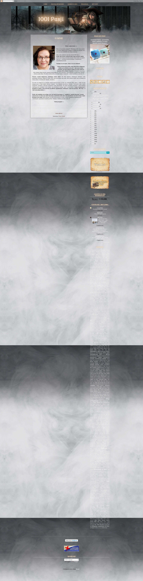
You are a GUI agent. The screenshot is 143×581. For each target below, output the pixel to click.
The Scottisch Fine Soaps (104, 501)
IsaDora (105, 339)
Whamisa (91, 520)
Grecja (105, 327)
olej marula (107, 427)
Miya (99, 397)
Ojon (101, 427)
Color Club (106, 292)
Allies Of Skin (93, 256)
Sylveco (107, 493)
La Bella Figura (105, 366)
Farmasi (103, 316)
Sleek (107, 481)
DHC (97, 301)
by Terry (98, 282)
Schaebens (94, 472)
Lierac (91, 373)
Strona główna (58, 113)
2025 (93, 111)
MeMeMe (96, 391)
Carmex (107, 283)
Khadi (108, 348)
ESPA (95, 311)
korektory (107, 351)
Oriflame (107, 430)
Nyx (108, 423)
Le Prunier (96, 372)
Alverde (91, 257)
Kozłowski (97, 360)
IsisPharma (92, 341)
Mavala (95, 389)
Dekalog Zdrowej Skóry (96, 298)
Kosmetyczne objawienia (95, 355)
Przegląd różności (105, 454)
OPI (103, 429)
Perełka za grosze (100, 437)
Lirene (106, 375)
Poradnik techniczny (104, 451)
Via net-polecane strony (104, 514)
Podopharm (98, 450)
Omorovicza (99, 429)
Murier (95, 410)
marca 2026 (96, 106)
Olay (104, 427)
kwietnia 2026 (96, 104)
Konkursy (103, 351)
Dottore (91, 302)
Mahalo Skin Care (101, 380)
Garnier (92, 323)
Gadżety (103, 322)
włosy (101, 521)
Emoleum (91, 311)
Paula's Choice (106, 436)
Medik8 (91, 391)
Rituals (91, 464)
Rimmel (107, 463)
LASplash (100, 370)
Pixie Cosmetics (93, 448)
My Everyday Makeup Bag (96, 411)
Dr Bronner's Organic (104, 302)
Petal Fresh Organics (102, 439)
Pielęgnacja (93, 443)
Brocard (108, 279)
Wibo (95, 520)
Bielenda (105, 272)
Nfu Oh (93, 418)
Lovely (91, 377)
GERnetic (100, 323)
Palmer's (91, 434)
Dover (98, 302)
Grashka (102, 327)
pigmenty (105, 446)
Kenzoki (98, 348)
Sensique (92, 474)
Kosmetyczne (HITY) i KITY (102, 352)
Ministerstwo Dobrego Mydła (100, 395)
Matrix (91, 389)
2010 (93, 141)
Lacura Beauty (106, 367)
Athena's (107, 261)
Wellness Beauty (106, 518)
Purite (99, 457)
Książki (96, 363)
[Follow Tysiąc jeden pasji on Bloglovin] (71, 541)
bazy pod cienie (106, 267)
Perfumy (107, 437)
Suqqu (105, 491)
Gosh (98, 327)
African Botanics (97, 253)
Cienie (101, 289)
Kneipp (99, 349)
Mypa (91, 412)
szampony (92, 494)
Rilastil (103, 463)
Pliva (99, 448)
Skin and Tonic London (98, 480)
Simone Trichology (97, 478)
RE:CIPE (95, 458)
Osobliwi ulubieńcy (94, 433)
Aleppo (96, 254)
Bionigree (103, 276)
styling (101, 488)
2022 (93, 117)
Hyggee (96, 335)
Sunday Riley (101, 491)
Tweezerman (103, 508)
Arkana (100, 260)
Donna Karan (106, 301)
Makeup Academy (100, 383)
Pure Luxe (96, 457)
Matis (108, 388)
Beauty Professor (100, 236)
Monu (91, 408)
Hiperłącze (107, 333)
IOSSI (96, 339)
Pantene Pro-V (103, 434)
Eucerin (103, 313)
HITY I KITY (95, 4)
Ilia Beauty (98, 336)
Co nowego (102, 291)
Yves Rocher (100, 524)
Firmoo (108, 317)
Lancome (107, 369)
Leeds (104, 372)
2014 (93, 133)
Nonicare (97, 420)
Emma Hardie (106, 310)
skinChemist (101, 481)
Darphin (96, 295)
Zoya (106, 527)
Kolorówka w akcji (95, 351)
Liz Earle (108, 376)
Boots (94, 279)
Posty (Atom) (62, 116)
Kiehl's (91, 349)
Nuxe (106, 423)
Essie (102, 311)
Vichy (94, 515)
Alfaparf (100, 254)
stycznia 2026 (96, 108)
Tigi (95, 504)
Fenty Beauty (95, 317)
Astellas (101, 261)
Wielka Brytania (101, 520)
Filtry (105, 317)
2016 (93, 129)
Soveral (105, 484)
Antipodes (94, 258)
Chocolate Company (105, 288)
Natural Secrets (93, 417)
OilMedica (94, 427)
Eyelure (108, 314)
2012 (93, 137)
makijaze (92, 385)
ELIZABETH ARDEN (98, 310)
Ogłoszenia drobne (100, 426)
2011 (93, 139)
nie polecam (99, 418)
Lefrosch (107, 372)
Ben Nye (107, 270)
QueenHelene (104, 457)
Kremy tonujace (94, 361)
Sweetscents (103, 493)
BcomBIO (102, 269)
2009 (93, 143)
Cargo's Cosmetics (102, 283)
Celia (102, 285)
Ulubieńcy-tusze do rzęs (101, 510)
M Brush (96, 379)
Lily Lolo (98, 373)
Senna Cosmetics (105, 472)
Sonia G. (101, 484)
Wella (101, 518)
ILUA (106, 336)
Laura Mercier (106, 370)
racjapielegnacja (100, 227)
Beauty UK (107, 269)
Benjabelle (95, 272)
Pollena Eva (104, 450)
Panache (98, 434)
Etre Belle (92, 313)
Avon (98, 264)
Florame (101, 319)
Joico (103, 345)
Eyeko (105, 314)
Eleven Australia (93, 308)
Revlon (100, 463)
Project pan (99, 454)
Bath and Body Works (98, 267)
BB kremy (99, 269)
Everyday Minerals (94, 314)
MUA (101, 408)
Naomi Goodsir (101, 415)
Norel (101, 420)
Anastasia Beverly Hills (99, 257)
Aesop (91, 253)
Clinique (108, 289)
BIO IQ (103, 273)
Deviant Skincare (93, 301)
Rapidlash (92, 458)
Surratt (108, 491)
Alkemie (107, 254)
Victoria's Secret (93, 517)
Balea (91, 266)
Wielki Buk (100, 212)
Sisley (108, 478)
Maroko (97, 388)
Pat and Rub (93, 436)
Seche (98, 472)
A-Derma (107, 250)
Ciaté (98, 289)
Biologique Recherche (95, 276)
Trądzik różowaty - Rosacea (99, 506)
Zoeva (103, 527)
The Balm (102, 498)
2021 (93, 119)
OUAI (100, 433)
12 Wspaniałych (93, 250)
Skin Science (106, 480)
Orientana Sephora (101, 430)
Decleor (107, 296)
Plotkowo (104, 448)
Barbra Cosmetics (105, 266)
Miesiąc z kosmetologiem (103, 392)
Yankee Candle (106, 521)
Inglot (96, 338)
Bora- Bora (99, 279)
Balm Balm (95, 266)
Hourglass (92, 335)
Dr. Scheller (101, 304)
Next (91, 418)
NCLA (99, 417)
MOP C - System (96, 408)
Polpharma (96, 451)
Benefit (91, 272)
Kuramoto (97, 364)
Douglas (94, 302)
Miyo (102, 397)
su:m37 (108, 488)
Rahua (108, 457)
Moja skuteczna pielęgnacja (101, 402)
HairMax (102, 330)
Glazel (108, 325)
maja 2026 (95, 102)
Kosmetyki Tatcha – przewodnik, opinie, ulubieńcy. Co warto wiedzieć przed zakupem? (100, 41)
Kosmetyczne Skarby (96, 357)
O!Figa (91, 424)
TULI (106, 507)
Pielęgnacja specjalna (95, 445)
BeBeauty (102, 270)
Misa (108, 395)
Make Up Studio (93, 383)
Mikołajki (104, 394)
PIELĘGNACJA (84, 4)
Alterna (104, 256)
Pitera (108, 446)
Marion (94, 388)
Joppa (108, 345)
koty (94, 360)
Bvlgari (95, 282)
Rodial (102, 464)
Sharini (105, 475)
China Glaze (97, 288)
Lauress (92, 372)
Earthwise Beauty (104, 305)
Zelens (96, 527)
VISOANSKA (103, 517)
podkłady (92, 450)
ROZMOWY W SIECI (72, 4)
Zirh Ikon (100, 527)
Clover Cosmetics (93, 291)
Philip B (104, 442)
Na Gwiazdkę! (99, 412)
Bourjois (104, 279)
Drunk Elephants (96, 305)
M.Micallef (101, 379)
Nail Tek (107, 414)
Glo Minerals (92, 326)
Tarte (105, 496)
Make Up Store (106, 382)
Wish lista (96, 521)
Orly (104, 432)
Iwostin (107, 341)
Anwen (98, 258)
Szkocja (96, 494)
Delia (105, 298)
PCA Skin (94, 437)
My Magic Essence (105, 411)
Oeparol (95, 426)
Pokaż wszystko (106, 242)
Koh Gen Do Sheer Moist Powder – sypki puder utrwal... (101, 96)
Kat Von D (104, 346)
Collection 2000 (97, 292)
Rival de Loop (96, 464)
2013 (93, 135)
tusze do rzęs (97, 508)
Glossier (97, 326)
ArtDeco (97, 261)
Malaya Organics (100, 385)
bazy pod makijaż (93, 269)
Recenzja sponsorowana (102, 460)
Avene (95, 264)
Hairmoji (105, 330)
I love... (103, 335)
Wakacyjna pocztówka (95, 518)
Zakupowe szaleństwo (98, 526)
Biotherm (107, 276)
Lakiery (98, 369)
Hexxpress (101, 333)
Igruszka (107, 335)
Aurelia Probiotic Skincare (96, 263)
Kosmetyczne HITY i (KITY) (99, 354)
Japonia (91, 342)
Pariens (108, 434)
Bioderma (100, 275)
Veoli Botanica (96, 514)
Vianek (91, 515)
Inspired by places (102, 338)
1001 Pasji (99, 217)
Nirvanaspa (107, 418)
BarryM (92, 267)
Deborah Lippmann (98, 296)
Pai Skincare (106, 433)
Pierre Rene (100, 446)
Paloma (95, 434)
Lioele (102, 373)
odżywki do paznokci (99, 424)
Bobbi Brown (102, 278)
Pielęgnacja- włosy (105, 445)
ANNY (106, 257)
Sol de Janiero (96, 484)
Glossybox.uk (102, 326)
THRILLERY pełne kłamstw (100, 214)
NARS (105, 415)
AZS (100, 264)
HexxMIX (97, 333)
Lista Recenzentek (96, 376)
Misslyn (96, 397)
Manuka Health (96, 386)
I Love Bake (100, 207)
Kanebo (99, 346)
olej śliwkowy (93, 429)
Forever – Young (95, 320)
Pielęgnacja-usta (94, 446)
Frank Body (105, 320)
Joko (106, 345)
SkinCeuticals (93, 481)
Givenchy (96, 325)
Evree (102, 314)
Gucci (97, 329)
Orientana (95, 430)
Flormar (105, 319)
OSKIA (107, 432)
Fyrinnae (98, 322)
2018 (93, 125)
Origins (100, 432)
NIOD (103, 418)
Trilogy (103, 507)
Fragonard (100, 320)
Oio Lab (98, 427)
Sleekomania (93, 483)
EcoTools (101, 307)
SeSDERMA (100, 475)
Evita (100, 314)
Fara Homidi (98, 316)
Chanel (91, 286)
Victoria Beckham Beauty (103, 515)
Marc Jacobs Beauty (104, 386)
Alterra (107, 256)
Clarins (104, 289)
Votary (108, 517)
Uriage (94, 513)
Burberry (92, 282)
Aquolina (96, 260)
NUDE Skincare (100, 423)
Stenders (97, 487)
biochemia (107, 273)
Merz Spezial (102, 391)
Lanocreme (92, 370)
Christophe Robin (93, 289)
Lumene (99, 377)
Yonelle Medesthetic (102, 523)
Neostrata (102, 417)
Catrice (91, 285)
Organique (107, 429)
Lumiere (103, 377)
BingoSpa (92, 273)
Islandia (96, 341)
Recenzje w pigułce (100, 461)
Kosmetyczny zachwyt (100, 358)
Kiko (95, 349)
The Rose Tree (97, 501)
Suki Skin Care (96, 491)
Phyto (108, 442)
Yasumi (91, 523)
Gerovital (104, 323)
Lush (91, 379)
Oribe (91, 430)
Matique (105, 388)
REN (93, 463)
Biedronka (100, 272)
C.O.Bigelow (103, 282)
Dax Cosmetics (101, 295)
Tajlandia (97, 496)
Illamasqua (102, 336)
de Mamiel (107, 295)
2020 (93, 121)
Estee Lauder (106, 311)
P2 (102, 433)
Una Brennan (96, 511)
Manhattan (107, 385)
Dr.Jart (91, 305)
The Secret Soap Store (95, 502)
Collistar (102, 292)
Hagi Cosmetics (98, 330)
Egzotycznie (105, 307)
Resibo (96, 463)
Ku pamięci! (101, 363)
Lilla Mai (94, 373)
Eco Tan (96, 307)
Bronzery (92, 280)
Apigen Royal (103, 258)
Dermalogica (92, 299)
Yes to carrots (95, 523)
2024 (93, 113)
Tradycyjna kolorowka (98, 505)
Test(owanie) (94, 498)
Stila (101, 487)
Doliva (102, 301)
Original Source (94, 432)
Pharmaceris (93, 440)
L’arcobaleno (106, 364)
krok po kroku (102, 361)
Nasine (108, 415)
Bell (104, 270)
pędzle (107, 439)
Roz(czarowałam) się (95, 466)
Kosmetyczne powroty (105, 355)
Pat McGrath (99, 436)
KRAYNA (101, 360)
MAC (105, 379)
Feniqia (91, 317)
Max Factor (101, 389)
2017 (93, 127)
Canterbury (95, 283)
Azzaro (103, 264)
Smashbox (99, 483)
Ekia (108, 307)
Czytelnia (92, 295)
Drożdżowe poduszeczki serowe (100, 209)
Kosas (94, 352)
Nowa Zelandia (100, 421)
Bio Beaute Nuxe (97, 273)
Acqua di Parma (103, 251)
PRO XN (94, 454)
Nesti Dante (107, 417)
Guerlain (102, 329)
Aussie (104, 263)
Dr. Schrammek (106, 304)
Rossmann (106, 464)
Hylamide (100, 335)
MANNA (91, 386)
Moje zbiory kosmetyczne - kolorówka (98, 404)
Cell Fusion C (106, 285)
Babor (106, 264)
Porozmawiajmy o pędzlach (97, 453)
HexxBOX (92, 333)
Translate (76, 561)
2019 (93, 123)
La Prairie (94, 367)
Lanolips (96, 370)
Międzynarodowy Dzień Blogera (96, 394)
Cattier (95, 285)
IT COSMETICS (102, 341)
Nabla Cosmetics (105, 412)
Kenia (95, 348)
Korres (91, 352)
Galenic (107, 322)
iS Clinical (100, 339)
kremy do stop (106, 360)
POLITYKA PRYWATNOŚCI (57, 4)
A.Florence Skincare (94, 251)
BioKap (107, 275)
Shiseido (96, 477)
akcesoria (104, 253)
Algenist (104, 254)
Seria (95, 475)
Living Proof (103, 376)
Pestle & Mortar (93, 439)
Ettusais (99, 313)
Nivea (91, 420)
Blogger (78, 569)
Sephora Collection (102, 474)
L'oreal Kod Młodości (98, 366)
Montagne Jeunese (96, 407)
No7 (94, 420)
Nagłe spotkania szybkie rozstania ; (98, 414)
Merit (99, 391)
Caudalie (99, 285)
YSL (95, 524)
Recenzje (92, 461)
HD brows (102, 332)
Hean (105, 332)
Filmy (99, 317)
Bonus (91, 279)
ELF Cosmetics (99, 308)
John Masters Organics (97, 345)
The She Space (103, 502)
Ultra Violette (93, 510)
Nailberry (91, 415)
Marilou (91, 388)
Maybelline (106, 389)
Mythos (94, 412)
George (96, 323)
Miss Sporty (92, 397)
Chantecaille (96, 286)
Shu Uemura (101, 477)
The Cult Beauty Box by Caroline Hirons (100, 499)
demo (108, 298)
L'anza (101, 364)
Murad (103, 408)
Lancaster (103, 369)
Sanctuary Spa (104, 471)
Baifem (108, 264)
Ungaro (105, 511)
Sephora (96, 474)
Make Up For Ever (99, 382)
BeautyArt (92, 270)
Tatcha (108, 496)
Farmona (107, 316)
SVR (91, 493)
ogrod (106, 426)
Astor (105, 261)
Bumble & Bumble (105, 280)
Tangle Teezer (101, 496)
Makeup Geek (106, 383)
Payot (91, 437)
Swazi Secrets (96, 493)
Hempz (108, 332)
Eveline (107, 313)
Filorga (102, 317)
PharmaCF (99, 440)
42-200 (98, 250)
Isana (108, 339)
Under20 (101, 511)
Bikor (108, 272)
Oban (94, 424)
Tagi (94, 496)
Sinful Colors (104, 478)
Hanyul (98, 332)
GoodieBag (95, 327)
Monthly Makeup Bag (104, 407)
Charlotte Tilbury (102, 286)
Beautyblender (97, 270)
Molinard (105, 405)
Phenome (98, 442)
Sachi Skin (92, 471)
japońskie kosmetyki (99, 342)
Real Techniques (101, 458)
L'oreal (91, 366)
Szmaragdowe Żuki (102, 494)
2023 (93, 115)
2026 (93, 91)
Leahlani (100, 372)
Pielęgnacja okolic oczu (103, 443)
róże (108, 469)
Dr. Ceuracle (97, 304)
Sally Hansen (97, 471)
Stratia (104, 487)
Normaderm (104, 420)
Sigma (106, 477)
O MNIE (45, 4)
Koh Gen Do (105, 349)
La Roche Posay (100, 367)
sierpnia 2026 (96, 93)
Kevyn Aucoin (103, 348)
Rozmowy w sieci (100, 469)
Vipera (98, 517)
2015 (93, 131)
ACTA (108, 251)
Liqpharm (102, 375)
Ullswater (107, 508)
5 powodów (102, 250)
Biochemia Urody (94, 275)
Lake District (92, 369)
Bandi (99, 266)
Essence (98, 311)
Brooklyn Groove (98, 280)
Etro (96, 313)
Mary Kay (101, 388)
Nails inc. (96, 415)
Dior (99, 301)
